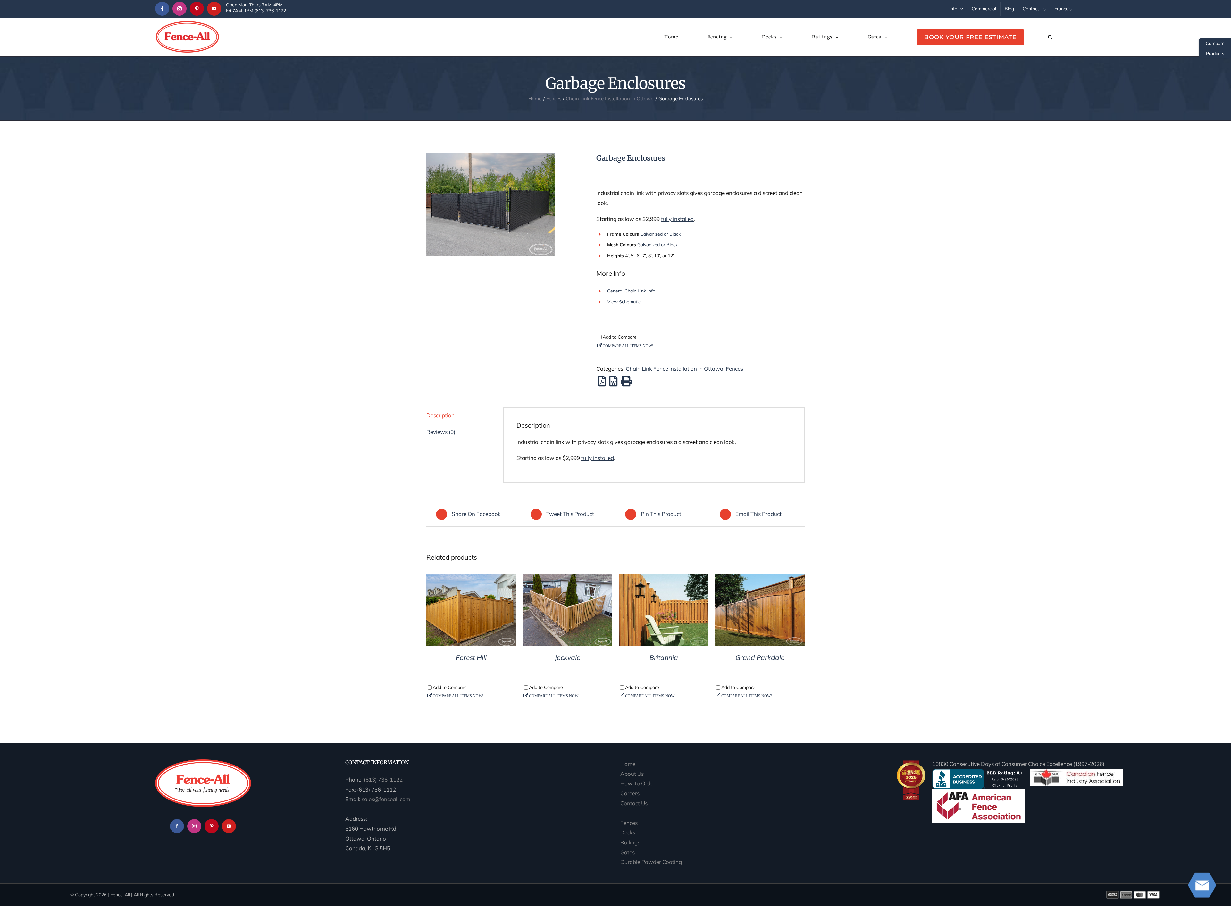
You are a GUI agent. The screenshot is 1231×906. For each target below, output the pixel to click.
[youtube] (214, 9)
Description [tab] (440, 415)
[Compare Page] (700, 347)
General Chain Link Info (631, 291)
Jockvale (567, 657)
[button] (1050, 37)
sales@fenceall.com (386, 799)
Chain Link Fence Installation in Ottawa (674, 368)
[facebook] (162, 9)
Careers (630, 793)
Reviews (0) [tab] (440, 431)
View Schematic (624, 302)
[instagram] (179, 9)
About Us (632, 773)
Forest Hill (471, 657)
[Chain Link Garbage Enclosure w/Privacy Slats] (506, 204)
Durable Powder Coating (651, 862)
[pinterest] (197, 9)
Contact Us (634, 803)
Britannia (663, 657)
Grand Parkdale (759, 657)
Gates (627, 852)
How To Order (637, 783)
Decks (627, 832)
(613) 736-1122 (383, 779)
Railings (630, 842)
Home (627, 763)
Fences (734, 368)
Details (471, 611)
